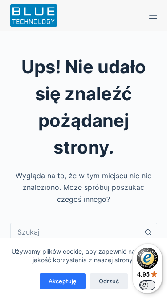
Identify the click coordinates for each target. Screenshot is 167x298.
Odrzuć (109, 281)
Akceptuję (63, 281)
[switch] (147, 285)
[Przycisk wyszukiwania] (148, 231)
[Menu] (153, 16)
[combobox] (75, 232)
